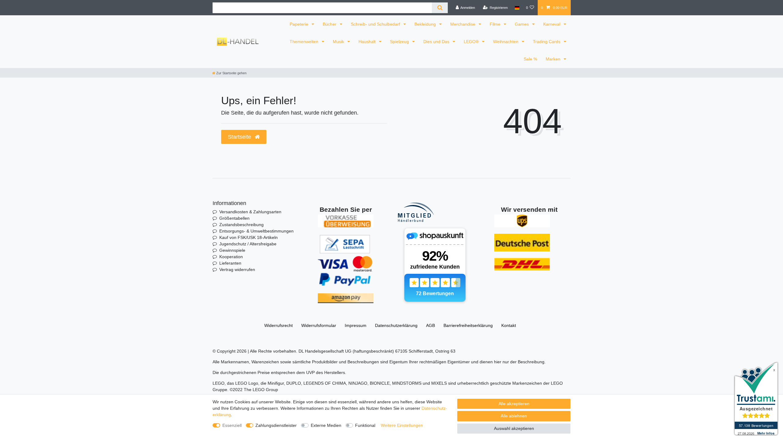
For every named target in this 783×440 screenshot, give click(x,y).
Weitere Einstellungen (402, 425)
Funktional (365, 425)
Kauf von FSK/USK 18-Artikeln (248, 237)
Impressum (355, 325)
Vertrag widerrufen (237, 269)
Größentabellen (234, 218)
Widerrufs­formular (318, 325)
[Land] (516, 7)
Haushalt (367, 41)
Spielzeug (400, 41)
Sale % (530, 59)
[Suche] (439, 7)
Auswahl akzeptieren (514, 428)
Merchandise (463, 24)
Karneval (552, 24)
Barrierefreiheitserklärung (468, 325)
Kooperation (231, 256)
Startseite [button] (240, 137)
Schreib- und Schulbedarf (376, 24)
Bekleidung (425, 24)
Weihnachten (506, 41)
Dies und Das (437, 41)
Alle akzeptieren (514, 403)
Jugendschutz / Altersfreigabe (247, 243)
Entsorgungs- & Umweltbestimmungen (256, 231)
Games (522, 24)
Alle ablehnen (514, 415)
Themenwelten (305, 41)
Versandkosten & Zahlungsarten (250, 211)
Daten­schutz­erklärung (396, 325)
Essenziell (232, 425)
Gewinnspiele (232, 250)
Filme (496, 24)
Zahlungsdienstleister (276, 425)
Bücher (330, 24)
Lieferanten (230, 263)
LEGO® (472, 41)
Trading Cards (547, 41)
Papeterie (300, 24)
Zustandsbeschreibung (241, 224)
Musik (339, 41)
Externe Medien (326, 425)
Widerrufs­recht (278, 325)
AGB (430, 325)
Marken (554, 59)
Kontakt (508, 325)
